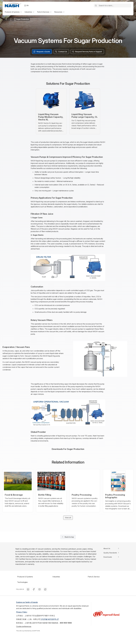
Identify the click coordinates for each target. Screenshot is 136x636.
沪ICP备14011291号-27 (50, 619)
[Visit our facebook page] (34, 589)
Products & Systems (25, 577)
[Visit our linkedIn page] (28, 589)
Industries (56, 577)
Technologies (22, 582)
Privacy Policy (21, 612)
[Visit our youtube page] (40, 589)
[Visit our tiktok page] (45, 589)
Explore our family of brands (27, 602)
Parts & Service (94, 577)
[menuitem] (13, 12)
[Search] (96, 5)
